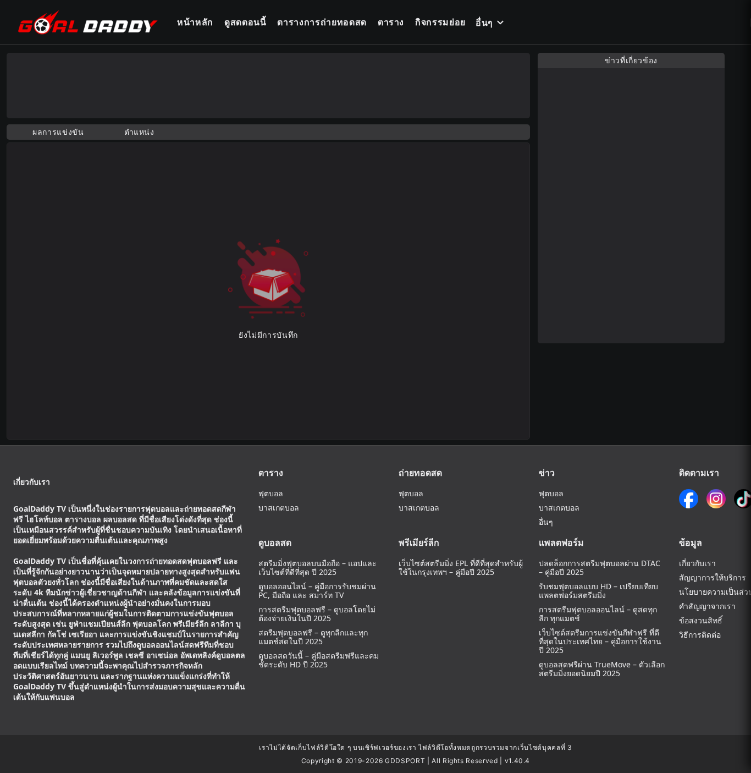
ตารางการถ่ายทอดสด (321, 22)
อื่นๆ (484, 22)
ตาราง (391, 22)
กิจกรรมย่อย (440, 22)
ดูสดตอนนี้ (245, 22)
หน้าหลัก (195, 22)
